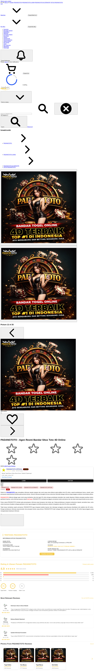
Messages (6, 46)
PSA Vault (6, 47)
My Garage (6, 42)
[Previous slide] (2, 659)
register (12, 2)
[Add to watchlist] (12, 419)
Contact (10, 477)
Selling (5, 37)
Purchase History (8, 34)
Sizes (5, 43)
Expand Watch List (32, 15)
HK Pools (29, 499)
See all (91, 643)
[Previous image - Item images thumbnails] (12, 333)
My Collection (7, 45)
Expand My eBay (32, 26)
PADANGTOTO (18, 2)
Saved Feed (7, 38)
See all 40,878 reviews (87, 598)
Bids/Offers (6, 32)
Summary (6, 29)
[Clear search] (66, 109)
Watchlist (6, 33)
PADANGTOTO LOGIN (28, 2)
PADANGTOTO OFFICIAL (46, 487)
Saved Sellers (7, 41)
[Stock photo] (39, 207)
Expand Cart (26, 73)
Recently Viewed (8, 30)
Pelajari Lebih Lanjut (88, 564)
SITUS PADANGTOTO (57, 2)
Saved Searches (8, 40)
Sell (2, 3)
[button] (14, 122)
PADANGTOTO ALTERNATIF (42, 2)
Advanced (30, 126)
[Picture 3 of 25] (39, 284)
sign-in (6, 62)
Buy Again (6, 36)
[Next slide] (92, 659)
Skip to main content (6, 1)
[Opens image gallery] (1, 413)
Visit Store (4, 477)
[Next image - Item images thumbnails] (12, 431)
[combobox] (16, 114)
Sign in (6, 2)
